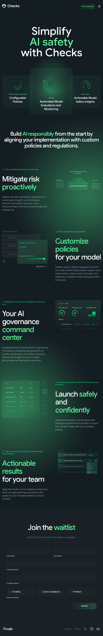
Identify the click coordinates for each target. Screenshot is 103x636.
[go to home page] (10, 6)
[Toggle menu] (99, 6)
